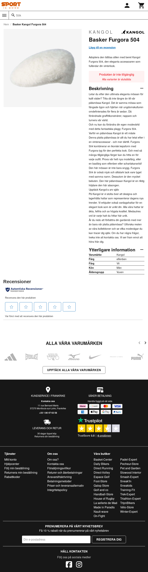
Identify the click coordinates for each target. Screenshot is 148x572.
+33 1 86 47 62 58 (48, 412)
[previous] (139, 343)
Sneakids (126, 485)
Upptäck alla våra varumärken (74, 370)
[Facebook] (69, 565)
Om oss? (53, 459)
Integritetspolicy (57, 490)
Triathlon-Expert (130, 498)
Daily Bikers (101, 464)
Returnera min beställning (20, 472)
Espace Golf (101, 477)
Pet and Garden (130, 468)
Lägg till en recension (102, 47)
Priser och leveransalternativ (65, 485)
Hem (6, 24)
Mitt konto (10, 459)
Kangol (101, 32)
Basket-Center (103, 459)
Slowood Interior (130, 472)
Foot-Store (100, 481)
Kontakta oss (48, 401)
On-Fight (99, 516)
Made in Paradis (104, 507)
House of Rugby (104, 498)
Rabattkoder (12, 477)
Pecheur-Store (129, 464)
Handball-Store (103, 494)
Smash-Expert (129, 477)
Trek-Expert (127, 494)
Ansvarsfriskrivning (59, 477)
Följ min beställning (16, 468)
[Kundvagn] (141, 5)
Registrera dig (108, 539)
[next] (145, 343)
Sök (18, 15)
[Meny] (4, 15)
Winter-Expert (129, 511)
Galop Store (101, 485)
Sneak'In (125, 481)
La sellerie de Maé (105, 503)
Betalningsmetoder (59, 481)
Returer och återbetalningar (64, 472)
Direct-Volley (102, 472)
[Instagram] (79, 565)
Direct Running (103, 468)
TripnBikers (127, 503)
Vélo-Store (127, 507)
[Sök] (13, 15)
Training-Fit (127, 490)
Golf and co (101, 490)
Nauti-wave (101, 511)
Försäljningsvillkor (59, 468)
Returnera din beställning (46, 436)
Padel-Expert (128, 459)
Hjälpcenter (11, 464)
